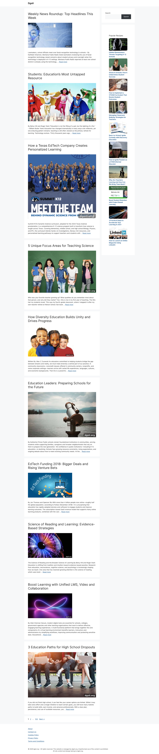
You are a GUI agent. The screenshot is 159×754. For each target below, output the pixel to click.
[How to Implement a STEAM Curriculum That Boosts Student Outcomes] (118, 85)
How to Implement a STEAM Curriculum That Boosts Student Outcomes (118, 96)
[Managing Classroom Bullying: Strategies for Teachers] (118, 107)
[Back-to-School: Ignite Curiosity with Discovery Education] (118, 127)
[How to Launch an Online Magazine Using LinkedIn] (118, 233)
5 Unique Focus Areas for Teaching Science (61, 246)
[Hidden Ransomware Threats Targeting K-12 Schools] (118, 44)
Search (107, 13)
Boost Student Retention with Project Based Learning (118, 202)
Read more (63, 62)
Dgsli (31, 3)
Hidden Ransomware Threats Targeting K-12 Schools (117, 54)
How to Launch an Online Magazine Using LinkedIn (118, 243)
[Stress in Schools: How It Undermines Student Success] (118, 64)
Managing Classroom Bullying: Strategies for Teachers (117, 117)
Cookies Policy (33, 735)
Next (42, 719)
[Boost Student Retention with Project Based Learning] (118, 192)
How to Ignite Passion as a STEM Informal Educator (118, 162)
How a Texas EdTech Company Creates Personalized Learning (57, 147)
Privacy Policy (33, 738)
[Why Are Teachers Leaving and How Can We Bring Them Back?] (118, 172)
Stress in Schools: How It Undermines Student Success (118, 75)
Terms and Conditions (36, 741)
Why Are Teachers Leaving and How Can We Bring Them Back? (117, 182)
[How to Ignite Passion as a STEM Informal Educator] (118, 150)
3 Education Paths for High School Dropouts (61, 647)
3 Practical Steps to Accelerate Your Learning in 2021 (116, 223)
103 (36, 719)
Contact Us (32, 732)
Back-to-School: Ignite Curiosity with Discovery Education (118, 137)
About (30, 729)
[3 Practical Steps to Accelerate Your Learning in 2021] (118, 212)
